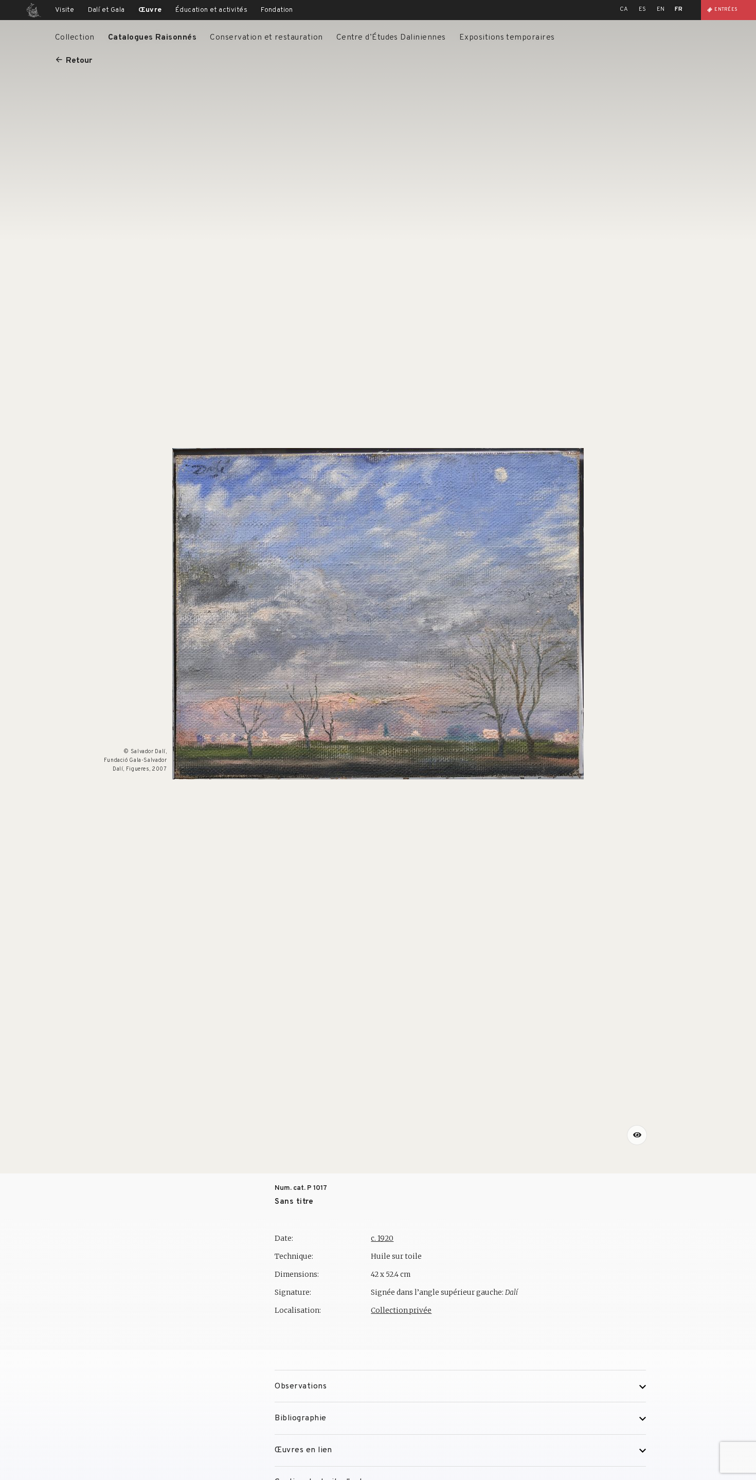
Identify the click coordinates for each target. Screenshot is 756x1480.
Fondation (277, 10)
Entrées (725, 10)
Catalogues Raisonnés (152, 37)
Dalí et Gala (106, 10)
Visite (64, 10)
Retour (79, 61)
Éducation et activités (211, 10)
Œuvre (150, 10)
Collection (75, 37)
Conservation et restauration (266, 37)
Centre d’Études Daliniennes (391, 37)
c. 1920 (382, 1238)
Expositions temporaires (507, 37)
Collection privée (401, 1310)
